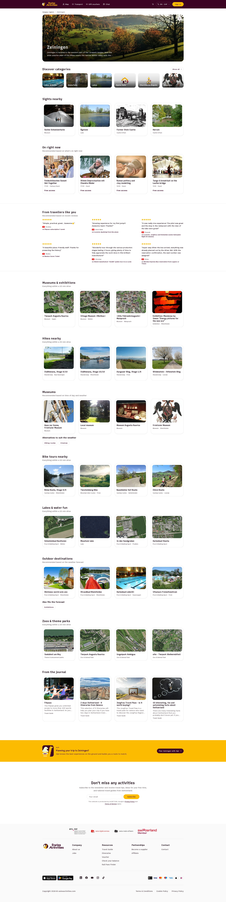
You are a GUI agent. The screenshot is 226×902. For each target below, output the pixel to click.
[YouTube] (92, 878)
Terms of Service (111, 804)
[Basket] (153, 4)
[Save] (180, 18)
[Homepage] (50, 4)
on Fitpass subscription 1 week (53, 229)
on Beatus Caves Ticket (51, 256)
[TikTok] (103, 878)
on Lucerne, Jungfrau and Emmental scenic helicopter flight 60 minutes (161, 235)
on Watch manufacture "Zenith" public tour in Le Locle (111, 262)
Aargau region (48, 12)
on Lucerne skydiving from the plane (105, 232)
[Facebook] (86, 878)
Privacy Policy (130, 801)
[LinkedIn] (81, 878)
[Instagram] (98, 878)
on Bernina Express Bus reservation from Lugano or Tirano (160, 262)
